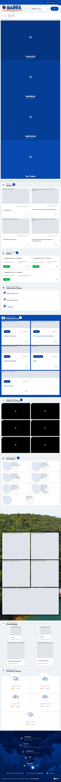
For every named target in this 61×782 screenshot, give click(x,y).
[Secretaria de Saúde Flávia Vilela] (30, 500)
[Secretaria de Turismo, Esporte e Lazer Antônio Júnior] (45, 466)
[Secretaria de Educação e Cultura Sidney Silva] (45, 477)
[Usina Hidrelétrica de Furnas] (16, 573)
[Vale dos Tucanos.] (45, 546)
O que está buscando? (36, 8)
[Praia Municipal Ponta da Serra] (16, 546)
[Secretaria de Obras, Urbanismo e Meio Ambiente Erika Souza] (15, 477)
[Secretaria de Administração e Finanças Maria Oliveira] (15, 488)
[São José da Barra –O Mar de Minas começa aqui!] (30, 601)
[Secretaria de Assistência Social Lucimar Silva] (15, 466)
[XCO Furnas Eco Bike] (45, 573)
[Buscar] (55, 9)
